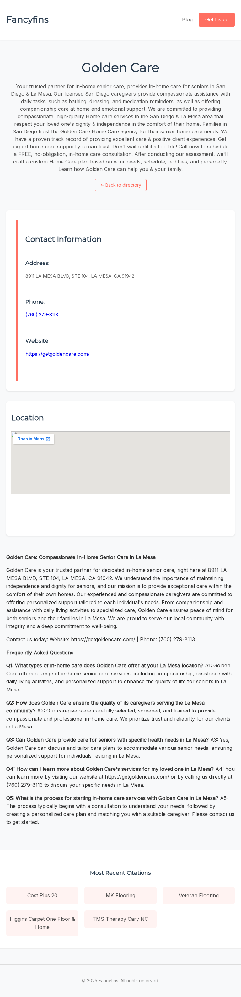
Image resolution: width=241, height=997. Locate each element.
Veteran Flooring (199, 895)
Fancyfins (27, 19)
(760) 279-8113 (41, 314)
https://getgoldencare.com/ (57, 354)
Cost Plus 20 (42, 895)
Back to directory (120, 185)
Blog (187, 19)
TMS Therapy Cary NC (120, 919)
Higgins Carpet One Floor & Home (42, 923)
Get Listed (216, 19)
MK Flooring (120, 895)
